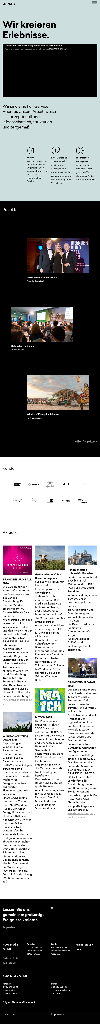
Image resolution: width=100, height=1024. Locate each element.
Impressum (10, 962)
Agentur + (10, 927)
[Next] (27, 722)
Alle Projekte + (86, 441)
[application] (50, 70)
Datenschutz (10, 958)
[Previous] (7, 722)
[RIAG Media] (9, 4)
